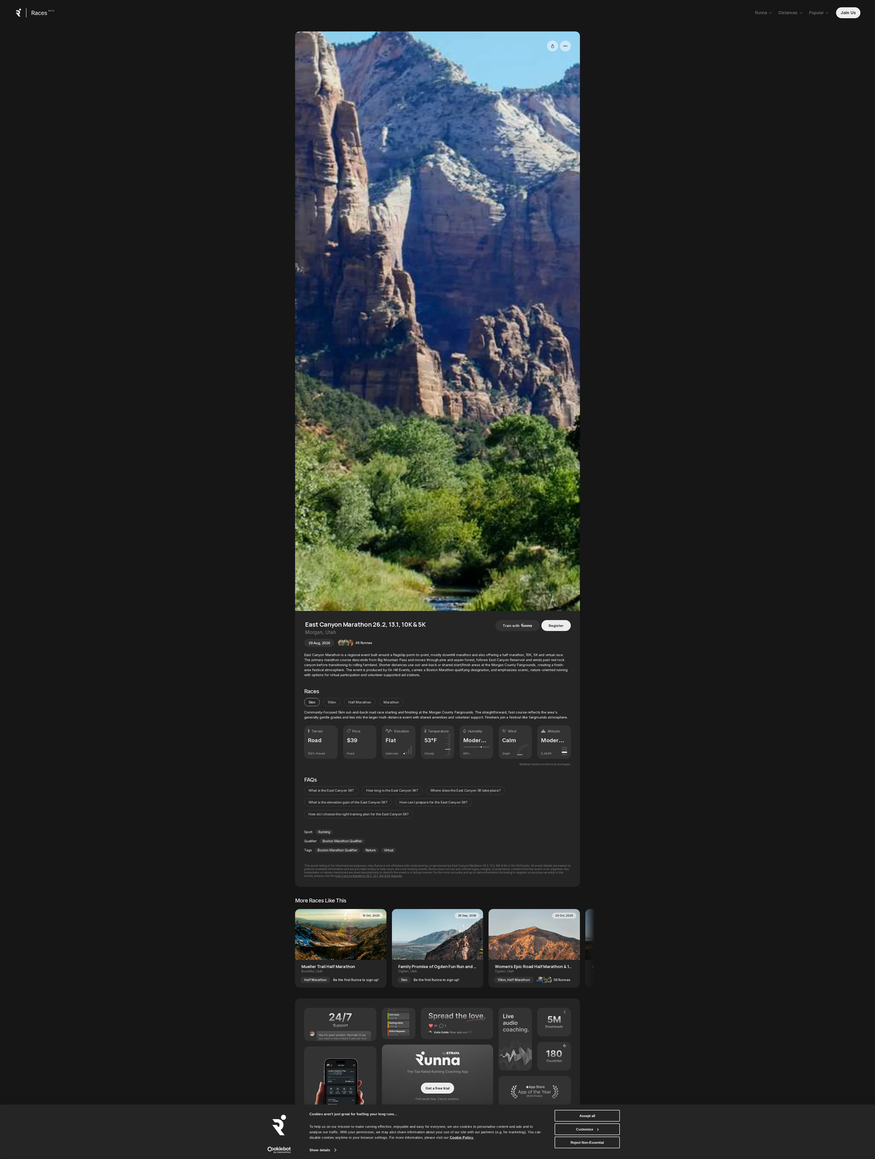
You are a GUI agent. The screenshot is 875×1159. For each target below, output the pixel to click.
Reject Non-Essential (587, 1142)
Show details (319, 1150)
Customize (584, 1129)
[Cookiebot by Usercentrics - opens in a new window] (279, 1150)
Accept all (587, 1116)
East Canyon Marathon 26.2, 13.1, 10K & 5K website (368, 876)
